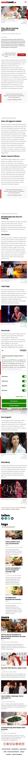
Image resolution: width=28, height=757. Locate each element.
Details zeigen (19, 396)
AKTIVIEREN (22, 54)
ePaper (22, 751)
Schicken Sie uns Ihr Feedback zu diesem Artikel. (13, 508)
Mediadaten (15, 749)
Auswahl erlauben (14, 405)
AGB (5, 751)
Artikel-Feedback (17, 754)
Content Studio (6, 749)
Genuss (4, 19)
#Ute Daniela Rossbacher (8, 527)
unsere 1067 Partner (11, 360)
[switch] (24, 381)
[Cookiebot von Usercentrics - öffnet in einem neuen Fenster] (20, 351)
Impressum (23, 749)
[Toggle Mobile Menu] (26, 2)
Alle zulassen (14, 401)
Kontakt (8, 754)
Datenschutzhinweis (13, 751)
